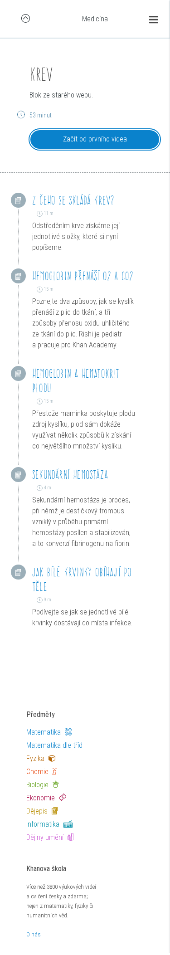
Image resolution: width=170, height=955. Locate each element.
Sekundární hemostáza (70, 474)
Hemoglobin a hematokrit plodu (76, 380)
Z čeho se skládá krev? (73, 200)
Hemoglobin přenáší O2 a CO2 (82, 276)
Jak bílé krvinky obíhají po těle (81, 579)
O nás (33, 934)
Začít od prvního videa (95, 139)
